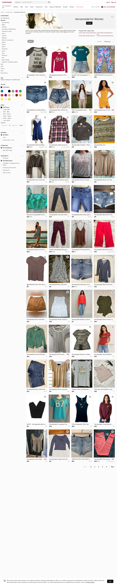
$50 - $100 (6, 114)
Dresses (4, 27)
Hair (3, 57)
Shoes (4, 42)
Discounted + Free (8, 140)
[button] (18, 2)
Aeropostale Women (19, 12)
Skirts (3, 46)
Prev (84, 467)
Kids (26, 7)
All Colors (6, 87)
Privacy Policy (90, 582)
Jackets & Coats (7, 31)
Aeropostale (9, 12)
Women (16, 7)
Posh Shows (79, 7)
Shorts (4, 44)
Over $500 (6, 120)
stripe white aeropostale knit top (105, 33)
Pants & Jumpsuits (7, 40)
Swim (3, 51)
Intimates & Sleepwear (9, 29)
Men (21, 7)
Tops (3, 53)
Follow (89, 23)
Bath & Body (5, 60)
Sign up (113, 2)
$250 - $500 (7, 118)
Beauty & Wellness (55, 7)
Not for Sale (7, 173)
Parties (72, 7)
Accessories (5, 22)
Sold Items (6, 170)
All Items (5, 135)
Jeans (3, 33)
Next (112, 467)
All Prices (6, 107)
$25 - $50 (6, 112)
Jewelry (4, 35)
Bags (3, 25)
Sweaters (4, 49)
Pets (46, 7)
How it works (95, 7)
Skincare (4, 55)
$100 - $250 (7, 116)
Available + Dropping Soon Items (11, 164)
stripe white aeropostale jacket (87, 33)
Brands (65, 7)
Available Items (7, 160)
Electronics (39, 7)
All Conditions (7, 148)
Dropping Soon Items (9, 167)
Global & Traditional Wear (10, 62)
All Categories (5, 18)
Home (32, 7)
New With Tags (7, 150)
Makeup (4, 38)
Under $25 (6, 109)
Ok (110, 581)
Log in (108, 2)
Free (4, 137)
